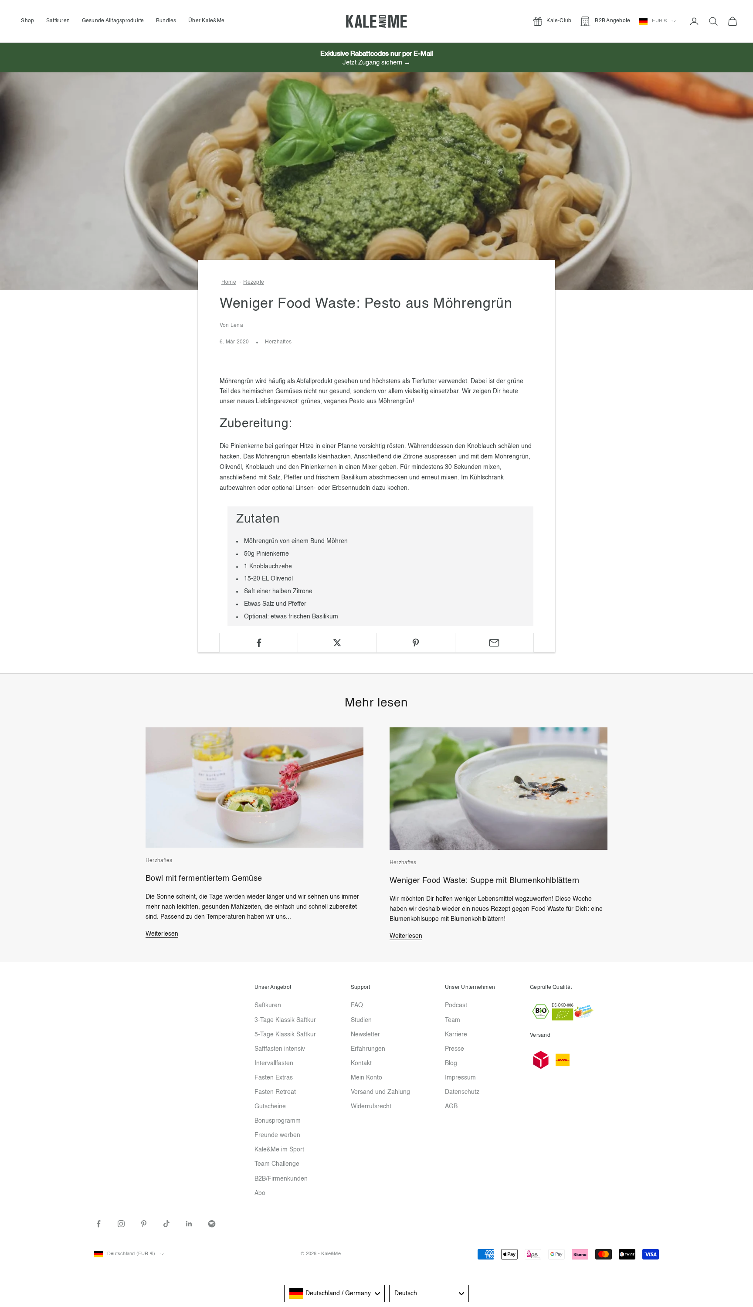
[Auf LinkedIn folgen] (189, 1223)
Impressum (460, 1078)
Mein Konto (366, 1078)
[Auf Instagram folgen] (121, 1223)
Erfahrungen (368, 1049)
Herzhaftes (278, 342)
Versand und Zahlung (380, 1092)
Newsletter (365, 1035)
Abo (259, 1193)
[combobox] (334, 1293)
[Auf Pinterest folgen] (143, 1223)
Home (228, 282)
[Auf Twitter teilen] (337, 642)
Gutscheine (270, 1106)
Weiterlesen (162, 934)
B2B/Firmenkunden (281, 1179)
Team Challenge (276, 1164)
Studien (361, 1020)
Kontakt (361, 1063)
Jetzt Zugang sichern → (376, 62)
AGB (451, 1106)
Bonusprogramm (277, 1121)
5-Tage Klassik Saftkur (285, 1035)
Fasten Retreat (275, 1092)
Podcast (456, 1005)
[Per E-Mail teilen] (494, 642)
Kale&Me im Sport (279, 1150)
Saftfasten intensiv (279, 1049)
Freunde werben (277, 1135)
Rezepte (253, 282)
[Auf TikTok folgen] (166, 1223)
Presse (454, 1049)
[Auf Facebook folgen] (98, 1223)
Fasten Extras (273, 1078)
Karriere (456, 1035)
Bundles (166, 21)
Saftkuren (58, 21)
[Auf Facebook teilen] (259, 642)
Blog (451, 1063)
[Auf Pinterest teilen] (416, 642)
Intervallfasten (273, 1063)
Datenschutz (462, 1092)
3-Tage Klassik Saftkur (285, 1020)
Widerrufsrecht (371, 1106)
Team (452, 1020)
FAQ (357, 1005)
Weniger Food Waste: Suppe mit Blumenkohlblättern (484, 881)
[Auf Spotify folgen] (211, 1223)
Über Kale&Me (206, 21)
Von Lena (231, 325)
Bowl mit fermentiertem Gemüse (204, 879)
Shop (27, 21)
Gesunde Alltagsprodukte (113, 21)
